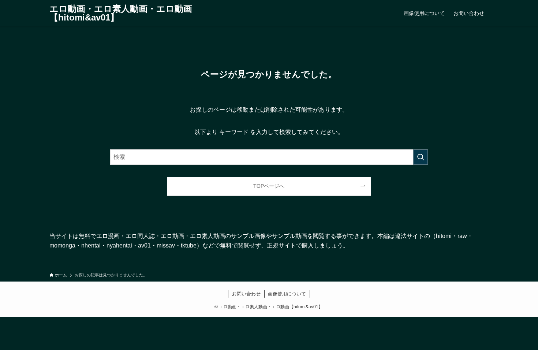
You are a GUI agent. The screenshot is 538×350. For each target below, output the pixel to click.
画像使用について (287, 294)
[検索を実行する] (420, 157)
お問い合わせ (246, 294)
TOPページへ (268, 186)
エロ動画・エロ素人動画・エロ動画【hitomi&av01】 (120, 13)
